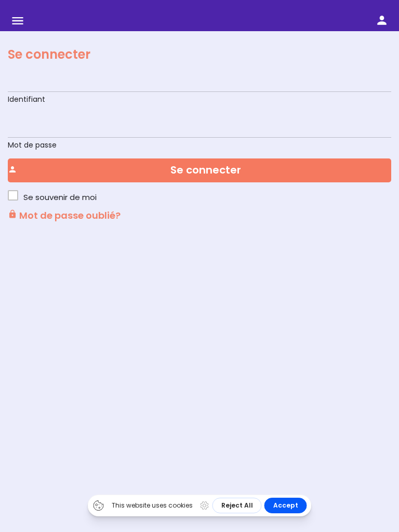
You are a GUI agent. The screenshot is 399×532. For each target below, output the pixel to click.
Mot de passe (32, 145)
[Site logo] (97, 20)
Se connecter (49, 54)
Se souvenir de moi (60, 197)
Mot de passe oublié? (69, 215)
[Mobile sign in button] (382, 20)
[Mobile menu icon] (17, 21)
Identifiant (26, 99)
